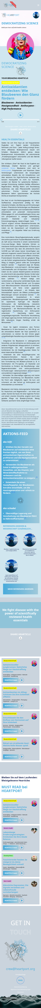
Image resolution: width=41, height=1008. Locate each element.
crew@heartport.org (20, 969)
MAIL (20, 980)
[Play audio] (20, 115)
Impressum (20, 992)
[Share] (20, 133)
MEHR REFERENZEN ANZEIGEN (20, 589)
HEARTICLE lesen (11, 680)
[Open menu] (38, 5)
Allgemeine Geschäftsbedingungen (20, 989)
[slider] (20, 119)
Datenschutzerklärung (20, 987)
